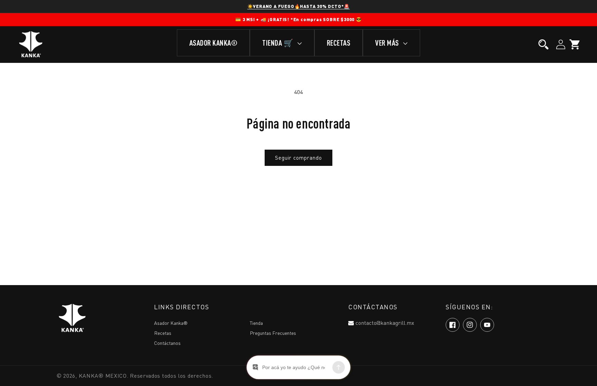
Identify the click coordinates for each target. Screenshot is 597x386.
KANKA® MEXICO (103, 375)
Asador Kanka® (171, 323)
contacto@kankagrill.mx (385, 322)
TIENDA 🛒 (278, 42)
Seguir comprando (298, 157)
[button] (543, 44)
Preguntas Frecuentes (273, 333)
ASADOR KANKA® (213, 42)
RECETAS (339, 42)
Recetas (162, 333)
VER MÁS (387, 42)
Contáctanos (167, 343)
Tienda (256, 323)
